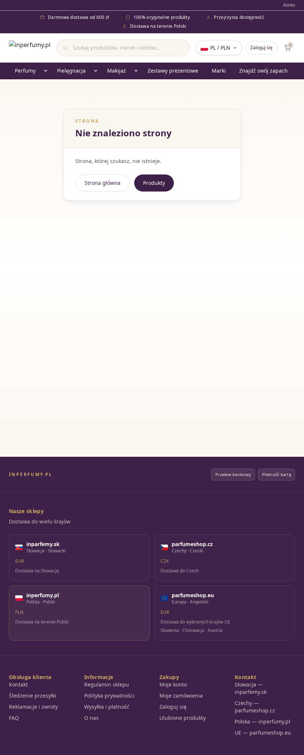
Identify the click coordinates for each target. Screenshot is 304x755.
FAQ (14, 717)
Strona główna (102, 182)
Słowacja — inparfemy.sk (251, 688)
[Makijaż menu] (136, 71)
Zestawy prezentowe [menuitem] (173, 70)
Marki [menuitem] (219, 70)
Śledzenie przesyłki (32, 695)
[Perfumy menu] (46, 71)
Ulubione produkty (182, 717)
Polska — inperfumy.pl (262, 721)
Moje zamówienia (181, 695)
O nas (91, 717)
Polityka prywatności (109, 695)
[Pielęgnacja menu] (96, 71)
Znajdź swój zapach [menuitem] (263, 70)
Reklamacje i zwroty (33, 706)
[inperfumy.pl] (29, 47)
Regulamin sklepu (106, 684)
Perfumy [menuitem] (25, 70)
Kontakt (18, 684)
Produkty (154, 182)
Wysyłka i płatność (106, 706)
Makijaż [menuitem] (116, 70)
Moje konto (173, 684)
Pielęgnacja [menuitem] (71, 70)
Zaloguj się (261, 47)
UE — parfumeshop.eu (263, 732)
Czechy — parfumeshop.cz (255, 706)
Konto (289, 5)
